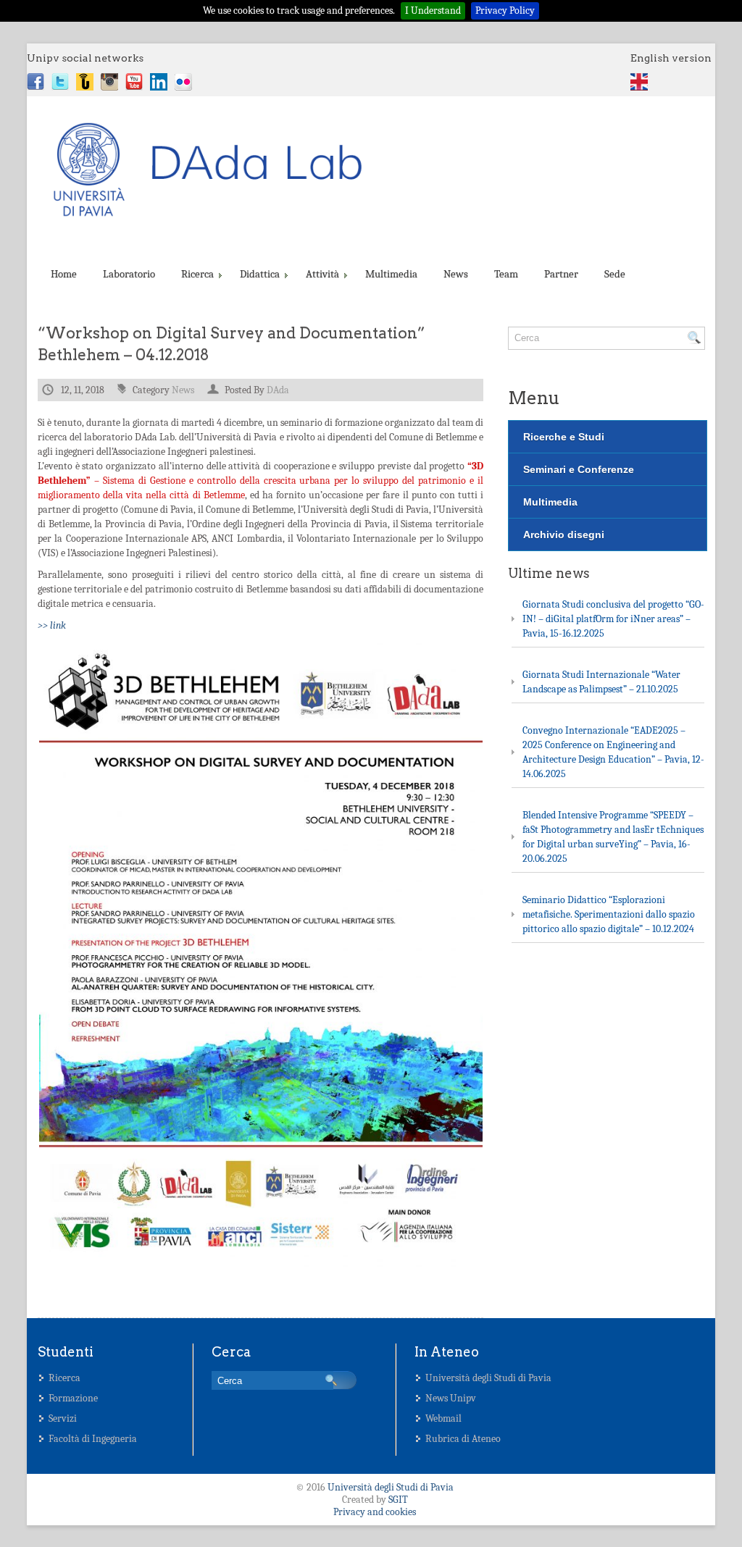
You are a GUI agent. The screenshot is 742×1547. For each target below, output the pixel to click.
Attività (322, 273)
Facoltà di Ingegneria (93, 1439)
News (455, 273)
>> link (52, 625)
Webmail (443, 1418)
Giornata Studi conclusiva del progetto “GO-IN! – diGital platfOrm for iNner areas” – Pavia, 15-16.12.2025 (613, 619)
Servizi (63, 1418)
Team (506, 273)
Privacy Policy (505, 10)
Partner (561, 273)
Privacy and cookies (374, 1512)
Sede (614, 273)
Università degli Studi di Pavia (488, 1378)
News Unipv (450, 1398)
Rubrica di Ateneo (463, 1439)
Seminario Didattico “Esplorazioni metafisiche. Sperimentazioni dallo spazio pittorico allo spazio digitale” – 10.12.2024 (608, 914)
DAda (278, 390)
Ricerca (197, 273)
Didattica (260, 273)
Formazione (73, 1398)
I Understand (433, 10)
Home (64, 273)
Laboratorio (129, 273)
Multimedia (391, 273)
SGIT (398, 1499)
